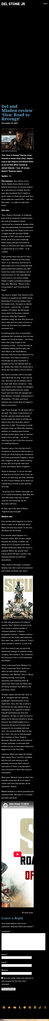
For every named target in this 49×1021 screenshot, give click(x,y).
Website (4, 970)
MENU (45, 4)
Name (4, 954)
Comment (6, 931)
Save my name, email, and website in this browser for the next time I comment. (17, 981)
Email (4, 962)
